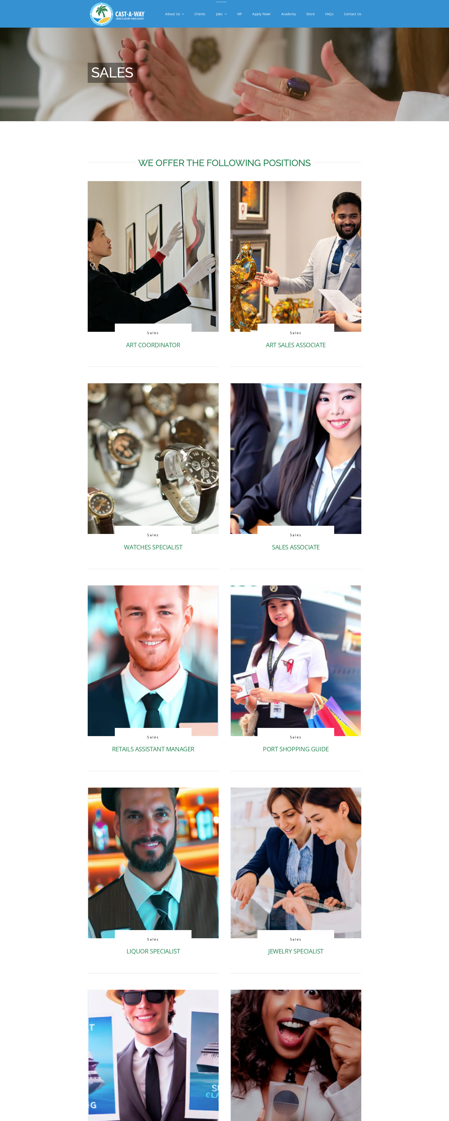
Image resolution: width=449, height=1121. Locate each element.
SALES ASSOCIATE (296, 547)
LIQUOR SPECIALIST (153, 951)
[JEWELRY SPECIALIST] (295, 791)
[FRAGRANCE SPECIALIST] (295, 993)
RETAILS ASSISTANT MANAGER (153, 749)
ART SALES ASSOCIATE (296, 345)
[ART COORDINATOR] (153, 185)
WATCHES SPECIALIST (153, 547)
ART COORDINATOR (153, 345)
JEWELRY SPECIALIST (295, 951)
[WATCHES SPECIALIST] (153, 387)
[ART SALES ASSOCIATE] (295, 185)
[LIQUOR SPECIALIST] (153, 791)
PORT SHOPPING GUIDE (296, 749)
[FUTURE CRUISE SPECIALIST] (153, 993)
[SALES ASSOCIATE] (295, 387)
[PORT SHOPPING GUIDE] (295, 589)
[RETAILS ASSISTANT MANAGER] (153, 589)
